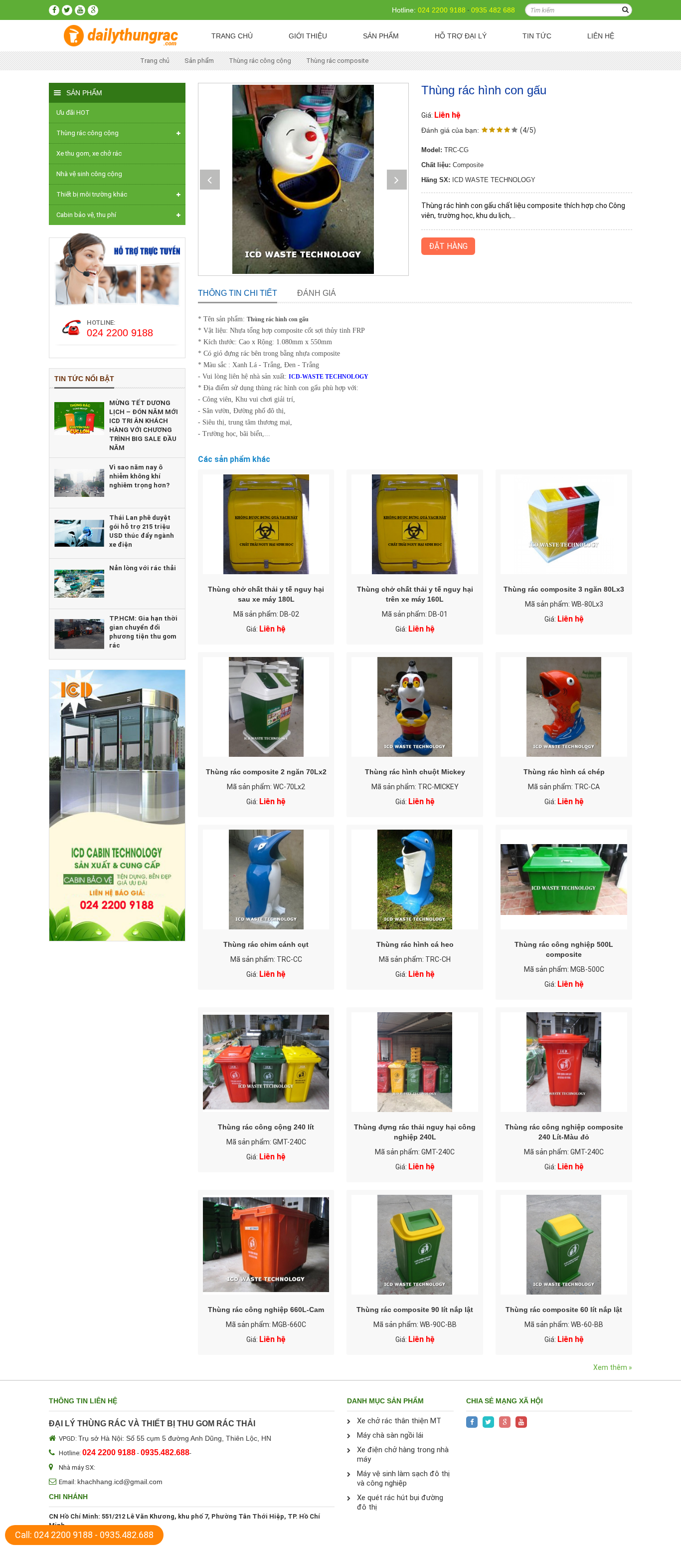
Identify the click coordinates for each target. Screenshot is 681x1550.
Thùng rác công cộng (260, 60)
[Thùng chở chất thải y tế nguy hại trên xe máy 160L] (414, 524)
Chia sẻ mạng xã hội (504, 1401)
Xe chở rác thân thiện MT (399, 1420)
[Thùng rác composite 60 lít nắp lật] (564, 1245)
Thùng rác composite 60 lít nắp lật (564, 1310)
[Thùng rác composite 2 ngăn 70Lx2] (266, 707)
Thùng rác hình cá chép (564, 772)
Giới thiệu (308, 36)
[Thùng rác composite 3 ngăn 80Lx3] (564, 524)
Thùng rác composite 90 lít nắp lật (414, 1310)
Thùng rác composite (337, 60)
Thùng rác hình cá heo (415, 944)
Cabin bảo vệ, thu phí (86, 215)
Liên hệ (600, 36)
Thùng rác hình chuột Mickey (415, 772)
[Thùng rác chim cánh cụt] (266, 879)
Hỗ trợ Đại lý (461, 36)
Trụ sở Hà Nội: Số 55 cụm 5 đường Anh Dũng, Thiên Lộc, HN (174, 1438)
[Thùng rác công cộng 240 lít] (266, 1062)
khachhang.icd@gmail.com (120, 1482)
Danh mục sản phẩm (385, 1401)
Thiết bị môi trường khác (91, 194)
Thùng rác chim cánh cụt (266, 944)
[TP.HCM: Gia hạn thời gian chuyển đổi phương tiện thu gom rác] (79, 634)
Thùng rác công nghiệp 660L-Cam (266, 1310)
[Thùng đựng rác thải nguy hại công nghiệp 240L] (414, 1062)
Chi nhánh (68, 1497)
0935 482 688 (493, 10)
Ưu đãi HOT (73, 112)
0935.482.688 (127, 1535)
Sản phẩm (381, 36)
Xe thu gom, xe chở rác (89, 153)
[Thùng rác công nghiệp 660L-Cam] (266, 1245)
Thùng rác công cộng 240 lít (266, 1127)
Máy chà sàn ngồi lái (390, 1435)
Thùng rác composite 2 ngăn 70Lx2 (266, 772)
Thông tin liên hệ (83, 1401)
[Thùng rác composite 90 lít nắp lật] (414, 1245)
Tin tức (536, 36)
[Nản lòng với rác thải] (79, 584)
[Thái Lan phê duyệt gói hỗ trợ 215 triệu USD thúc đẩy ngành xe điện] (79, 533)
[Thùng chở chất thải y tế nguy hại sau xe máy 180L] (266, 524)
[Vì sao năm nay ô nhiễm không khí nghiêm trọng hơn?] (79, 483)
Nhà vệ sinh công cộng (89, 174)
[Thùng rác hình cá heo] (414, 879)
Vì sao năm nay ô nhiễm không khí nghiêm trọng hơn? (139, 476)
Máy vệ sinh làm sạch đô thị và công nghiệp (403, 1478)
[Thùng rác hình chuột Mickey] (414, 707)
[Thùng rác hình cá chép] (564, 707)
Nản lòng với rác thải (142, 568)
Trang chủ (232, 36)
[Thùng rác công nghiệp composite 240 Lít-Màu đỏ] (564, 1062)
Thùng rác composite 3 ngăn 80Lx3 (564, 589)
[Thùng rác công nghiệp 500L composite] (564, 879)
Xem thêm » (612, 1367)
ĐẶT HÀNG (448, 246)
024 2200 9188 (442, 10)
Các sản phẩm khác (234, 459)
